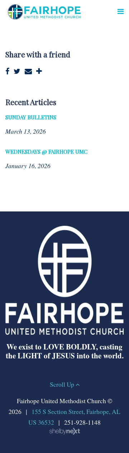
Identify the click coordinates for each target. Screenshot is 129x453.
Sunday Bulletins (30, 117)
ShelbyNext (64, 431)
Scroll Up (63, 384)
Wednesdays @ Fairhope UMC (46, 151)
